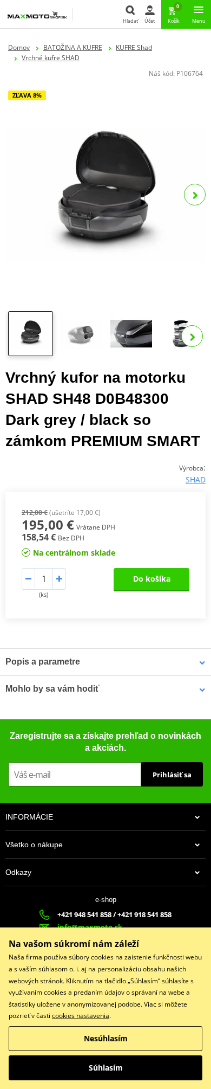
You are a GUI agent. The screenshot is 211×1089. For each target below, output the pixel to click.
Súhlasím (106, 1067)
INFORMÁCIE (29, 817)
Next (195, 194)
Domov (19, 47)
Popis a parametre (42, 661)
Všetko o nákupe (34, 844)
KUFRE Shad (134, 47)
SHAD (196, 479)
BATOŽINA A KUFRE (72, 47)
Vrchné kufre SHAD (51, 57)
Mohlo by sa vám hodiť (52, 688)
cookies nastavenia (80, 1015)
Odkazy (18, 872)
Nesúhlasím (106, 1038)
